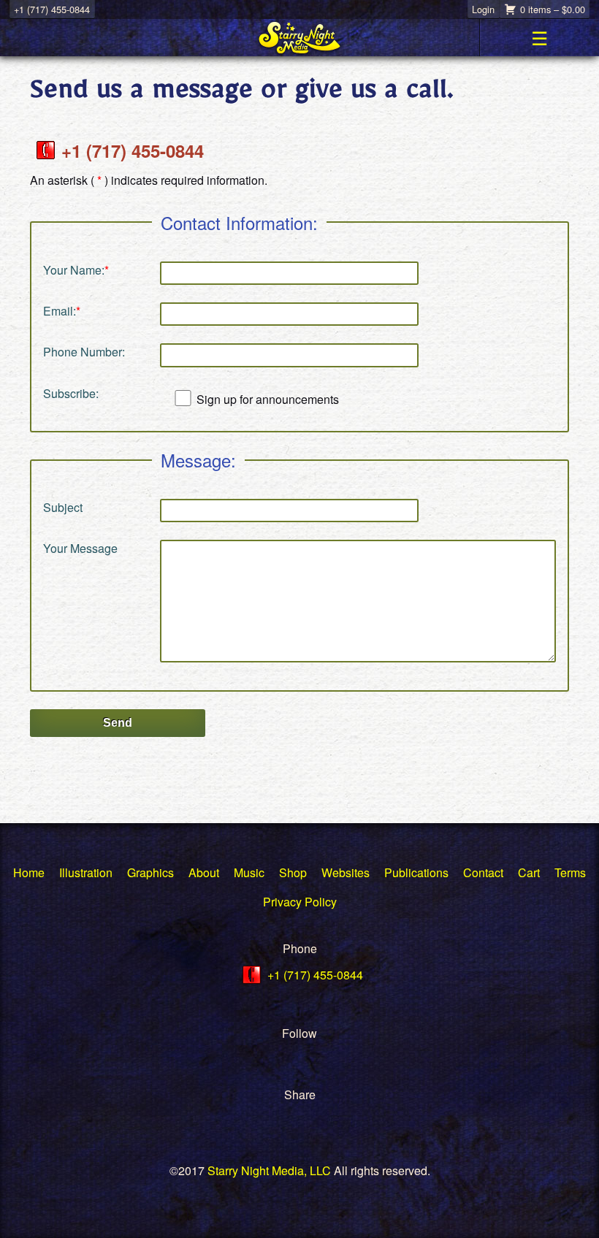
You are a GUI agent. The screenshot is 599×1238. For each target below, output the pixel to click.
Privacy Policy (300, 901)
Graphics (150, 872)
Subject (63, 507)
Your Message (80, 548)
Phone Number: (84, 351)
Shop (293, 872)
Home (29, 872)
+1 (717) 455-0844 (52, 9)
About (203, 872)
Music (249, 872)
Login (483, 9)
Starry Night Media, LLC (269, 1170)
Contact (483, 872)
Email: (61, 310)
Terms (570, 872)
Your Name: (76, 269)
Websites (345, 872)
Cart (529, 872)
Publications (416, 872)
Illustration (85, 872)
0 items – (552, 9)
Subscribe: (71, 393)
